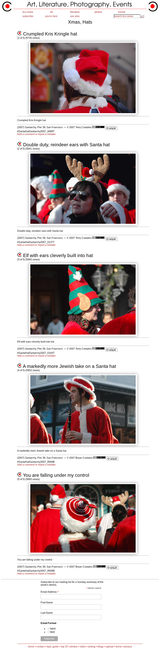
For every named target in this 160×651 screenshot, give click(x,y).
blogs (101, 646)
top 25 (64, 646)
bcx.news (28, 12)
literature (75, 12)
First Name (47, 602)
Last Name (47, 612)
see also (75, 16)
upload (109, 646)
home (31, 646)
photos (98, 12)
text (52, 631)
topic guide (53, 646)
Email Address (50, 592)
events (121, 12)
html (52, 628)
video (83, 646)
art (51, 12)
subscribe (27, 16)
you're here (51, 16)
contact (40, 646)
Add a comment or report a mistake (36, 134)
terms (119, 646)
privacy (128, 646)
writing (91, 646)
